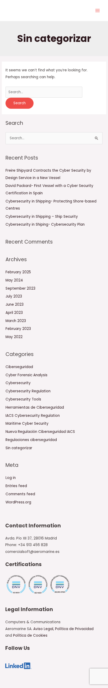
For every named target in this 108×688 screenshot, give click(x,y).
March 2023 (16, 320)
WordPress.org (18, 502)
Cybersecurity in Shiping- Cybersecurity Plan (45, 224)
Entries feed (16, 485)
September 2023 (20, 288)
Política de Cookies (30, 635)
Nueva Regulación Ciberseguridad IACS (40, 431)
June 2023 (15, 304)
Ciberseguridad (19, 366)
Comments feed (20, 494)
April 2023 (14, 312)
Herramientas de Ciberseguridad (35, 407)
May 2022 (14, 336)
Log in (11, 477)
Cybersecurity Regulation (28, 391)
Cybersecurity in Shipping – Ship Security (42, 216)
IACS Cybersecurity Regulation (33, 415)
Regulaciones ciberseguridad (31, 439)
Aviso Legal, (44, 628)
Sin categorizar (19, 448)
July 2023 (14, 296)
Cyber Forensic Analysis (26, 375)
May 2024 (14, 280)
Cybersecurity (47, 11)
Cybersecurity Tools (23, 399)
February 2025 (18, 272)
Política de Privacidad (74, 628)
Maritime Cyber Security (27, 423)
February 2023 (18, 328)
